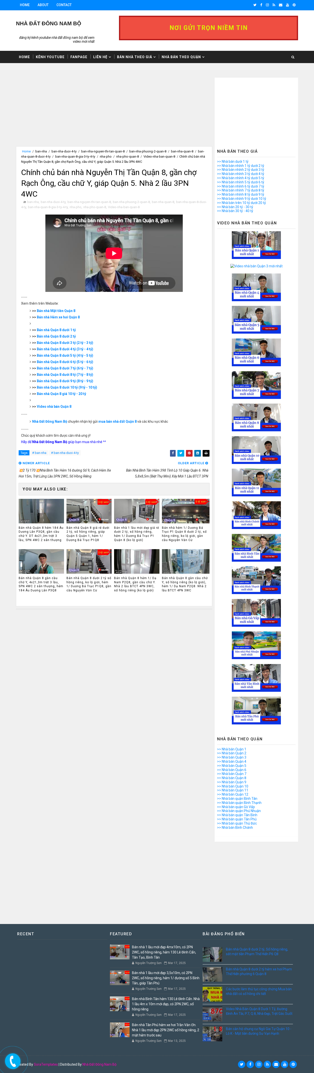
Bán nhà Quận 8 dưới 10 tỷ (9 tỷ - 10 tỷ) (67, 387)
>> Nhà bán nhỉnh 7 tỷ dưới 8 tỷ (240, 190)
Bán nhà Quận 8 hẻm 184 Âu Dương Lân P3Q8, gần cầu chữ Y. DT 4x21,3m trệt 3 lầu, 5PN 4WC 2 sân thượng (41, 534)
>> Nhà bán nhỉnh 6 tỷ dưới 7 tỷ (240, 186)
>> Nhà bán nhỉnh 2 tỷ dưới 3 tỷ (240, 170)
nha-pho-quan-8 (127, 156)
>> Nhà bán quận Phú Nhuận (239, 811)
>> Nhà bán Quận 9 (231, 782)
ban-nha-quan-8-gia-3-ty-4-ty (75, 156)
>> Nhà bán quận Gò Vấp (236, 807)
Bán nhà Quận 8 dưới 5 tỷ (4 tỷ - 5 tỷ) (65, 355)
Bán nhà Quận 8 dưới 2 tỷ (56, 336)
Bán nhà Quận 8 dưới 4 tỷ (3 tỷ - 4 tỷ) (65, 349)
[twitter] (255, 5)
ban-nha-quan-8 (182, 151)
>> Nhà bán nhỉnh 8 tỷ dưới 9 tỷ (240, 194)
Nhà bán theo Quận (181, 57)
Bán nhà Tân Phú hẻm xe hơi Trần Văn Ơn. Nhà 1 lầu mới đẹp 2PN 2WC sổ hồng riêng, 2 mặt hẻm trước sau (165, 1030)
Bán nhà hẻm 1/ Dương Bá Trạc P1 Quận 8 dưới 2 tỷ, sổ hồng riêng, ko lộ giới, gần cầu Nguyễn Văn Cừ (184, 534)
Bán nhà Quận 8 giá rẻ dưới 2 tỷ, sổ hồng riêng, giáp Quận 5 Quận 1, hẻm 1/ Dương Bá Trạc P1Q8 (87, 534)
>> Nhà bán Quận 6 (231, 770)
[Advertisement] (114, 112)
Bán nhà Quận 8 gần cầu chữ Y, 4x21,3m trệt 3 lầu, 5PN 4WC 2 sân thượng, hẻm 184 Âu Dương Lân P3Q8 (41, 584)
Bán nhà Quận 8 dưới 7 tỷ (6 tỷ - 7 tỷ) (65, 368)
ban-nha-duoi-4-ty (64, 151)
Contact (64, 5)
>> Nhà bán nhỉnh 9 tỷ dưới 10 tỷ (241, 199)
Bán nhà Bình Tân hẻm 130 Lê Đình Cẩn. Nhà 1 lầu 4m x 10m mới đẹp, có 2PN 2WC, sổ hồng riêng (166, 1004)
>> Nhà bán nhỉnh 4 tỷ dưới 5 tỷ (240, 178)
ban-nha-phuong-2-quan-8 (147, 151)
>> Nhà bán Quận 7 (231, 774)
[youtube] (287, 5)
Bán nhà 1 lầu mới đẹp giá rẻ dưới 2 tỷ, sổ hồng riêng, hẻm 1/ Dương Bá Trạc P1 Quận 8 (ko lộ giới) (136, 534)
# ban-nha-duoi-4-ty (65, 453)
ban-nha (41, 151)
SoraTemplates (46, 1064)
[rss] (273, 5)
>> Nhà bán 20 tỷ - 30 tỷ (235, 207)
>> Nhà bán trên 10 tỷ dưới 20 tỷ (241, 203)
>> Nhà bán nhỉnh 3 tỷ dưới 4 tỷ (240, 174)
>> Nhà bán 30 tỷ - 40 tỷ (235, 211)
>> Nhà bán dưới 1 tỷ (233, 161)
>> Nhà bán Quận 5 (231, 766)
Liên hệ (100, 57)
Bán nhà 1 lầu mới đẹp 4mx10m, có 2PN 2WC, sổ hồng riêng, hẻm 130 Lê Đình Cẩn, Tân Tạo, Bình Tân (164, 952)
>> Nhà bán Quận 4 (231, 761)
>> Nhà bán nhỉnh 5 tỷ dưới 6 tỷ (240, 182)
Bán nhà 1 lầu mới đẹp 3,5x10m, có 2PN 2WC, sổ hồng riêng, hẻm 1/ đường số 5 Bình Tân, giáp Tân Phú (165, 978)
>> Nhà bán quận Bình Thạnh (239, 803)
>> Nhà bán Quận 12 (232, 794)
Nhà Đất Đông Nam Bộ (49, 421)
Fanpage (78, 57)
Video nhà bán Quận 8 (54, 406)
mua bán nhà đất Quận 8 (117, 421)
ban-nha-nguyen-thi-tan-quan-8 (103, 151)
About (43, 5)
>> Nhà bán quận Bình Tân (237, 799)
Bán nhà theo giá (134, 57)
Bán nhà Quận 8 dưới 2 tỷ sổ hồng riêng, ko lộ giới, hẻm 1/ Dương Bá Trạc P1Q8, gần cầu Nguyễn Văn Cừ (88, 584)
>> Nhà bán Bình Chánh (235, 827)
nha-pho (106, 156)
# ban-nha (39, 453)
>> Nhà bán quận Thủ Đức (237, 823)
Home (25, 5)
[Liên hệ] (11, 1059)
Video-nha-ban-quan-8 (159, 156)
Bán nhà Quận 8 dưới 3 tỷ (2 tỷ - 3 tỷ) (65, 343)
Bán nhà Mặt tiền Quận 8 (56, 311)
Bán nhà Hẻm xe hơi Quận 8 (58, 317)
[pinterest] (294, 5)
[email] (281, 5)
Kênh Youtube (50, 57)
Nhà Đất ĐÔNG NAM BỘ (48, 23)
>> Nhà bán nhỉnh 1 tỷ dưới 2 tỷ (240, 166)
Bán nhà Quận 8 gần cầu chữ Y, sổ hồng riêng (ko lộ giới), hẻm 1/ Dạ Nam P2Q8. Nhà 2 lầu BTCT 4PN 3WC (185, 584)
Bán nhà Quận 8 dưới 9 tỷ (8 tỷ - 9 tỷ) (65, 381)
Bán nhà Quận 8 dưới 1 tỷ (56, 330)
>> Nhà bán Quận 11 (232, 790)
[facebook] (261, 5)
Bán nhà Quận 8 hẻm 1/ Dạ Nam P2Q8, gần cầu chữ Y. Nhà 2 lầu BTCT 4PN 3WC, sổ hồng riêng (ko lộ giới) (135, 584)
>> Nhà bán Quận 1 (231, 749)
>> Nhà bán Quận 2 (231, 753)
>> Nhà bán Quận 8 (231, 778)
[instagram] (267, 5)
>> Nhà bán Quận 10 (232, 786)
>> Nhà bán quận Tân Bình (237, 815)
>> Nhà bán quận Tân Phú (237, 819)
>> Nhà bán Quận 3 (231, 757)
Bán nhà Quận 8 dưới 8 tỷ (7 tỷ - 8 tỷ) (65, 375)
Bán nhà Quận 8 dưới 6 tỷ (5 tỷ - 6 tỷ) (65, 362)
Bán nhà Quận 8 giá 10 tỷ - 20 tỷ (61, 394)
